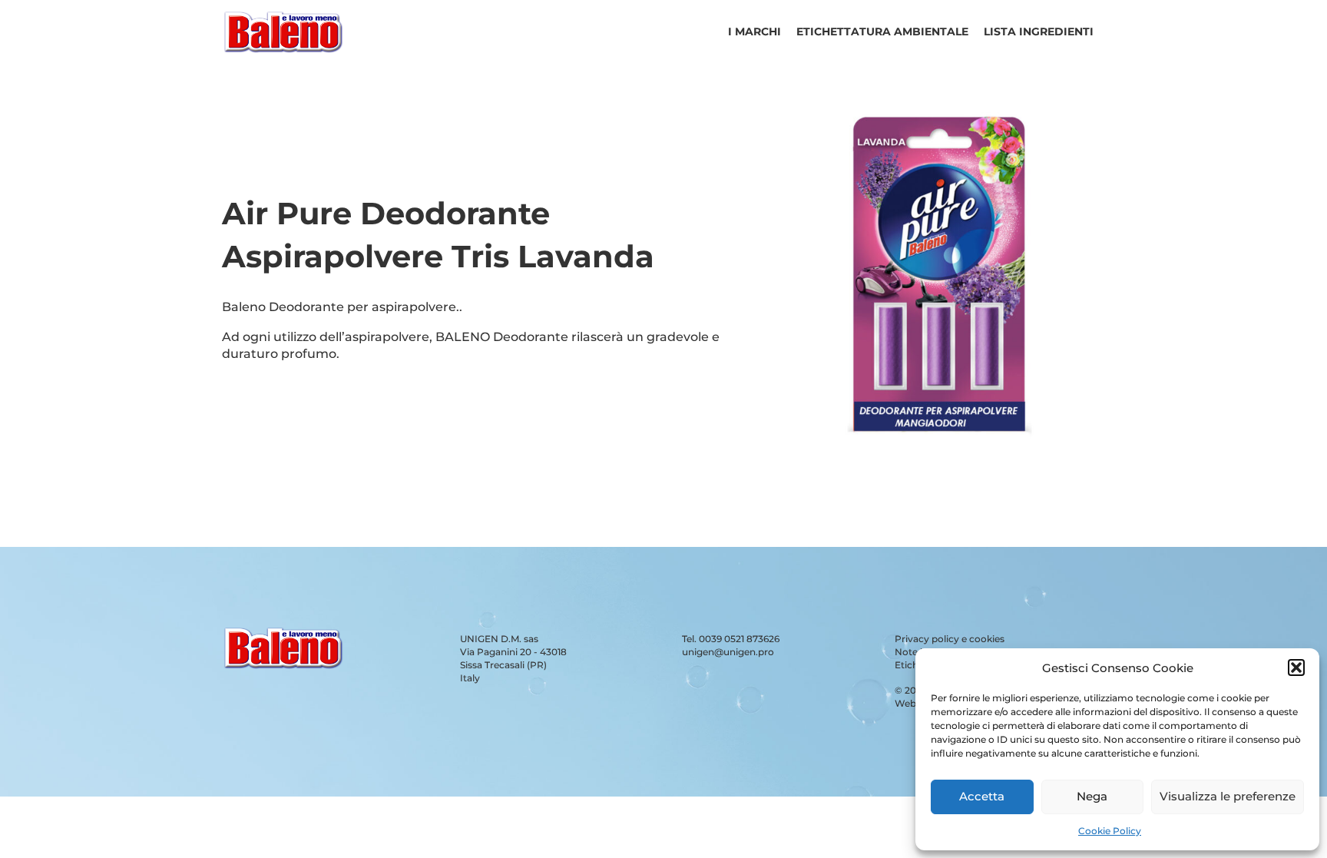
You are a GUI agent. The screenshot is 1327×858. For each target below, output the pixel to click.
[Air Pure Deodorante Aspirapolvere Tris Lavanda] (939, 461)
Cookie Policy (1109, 830)
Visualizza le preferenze (1228, 796)
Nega (1092, 796)
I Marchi (754, 31)
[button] (1296, 667)
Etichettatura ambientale (882, 31)
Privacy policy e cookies (949, 638)
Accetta (981, 796)
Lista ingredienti (1039, 31)
